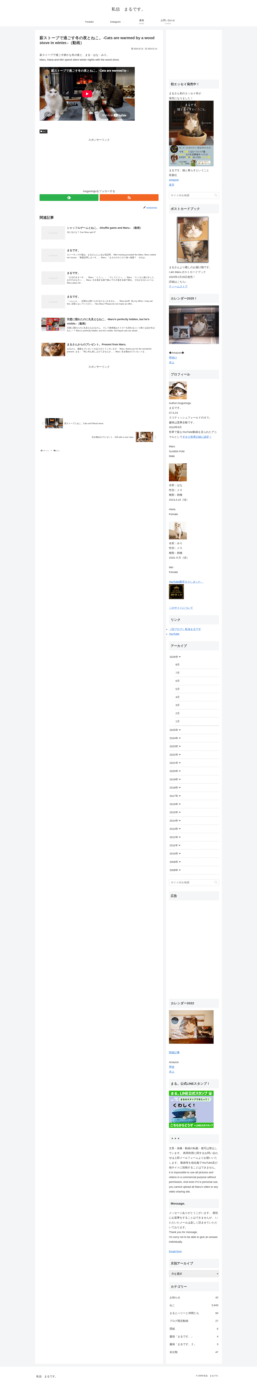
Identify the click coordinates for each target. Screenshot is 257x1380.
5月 (177, 689)
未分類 (194, 1352)
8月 (177, 664)
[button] (215, 195)
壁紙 (194, 1328)
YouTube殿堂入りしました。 (186, 581)
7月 (177, 672)
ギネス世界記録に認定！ (197, 436)
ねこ (45, 131)
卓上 (171, 362)
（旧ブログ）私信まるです (185, 629)
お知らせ (194, 1297)
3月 (177, 705)
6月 (177, 680)
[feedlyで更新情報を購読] (69, 197)
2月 (177, 713)
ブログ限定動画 (194, 1320)
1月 (177, 721)
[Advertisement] (99, 163)
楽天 (171, 184)
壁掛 (171, 1066)
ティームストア (178, 286)
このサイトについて (181, 607)
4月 (177, 697)
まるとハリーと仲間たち (194, 1312)
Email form (175, 1251)
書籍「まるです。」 (194, 1336)
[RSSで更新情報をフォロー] (129, 197)
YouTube (174, 633)
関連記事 (174, 1052)
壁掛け (173, 357)
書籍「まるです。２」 (194, 1344)
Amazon (174, 179)
